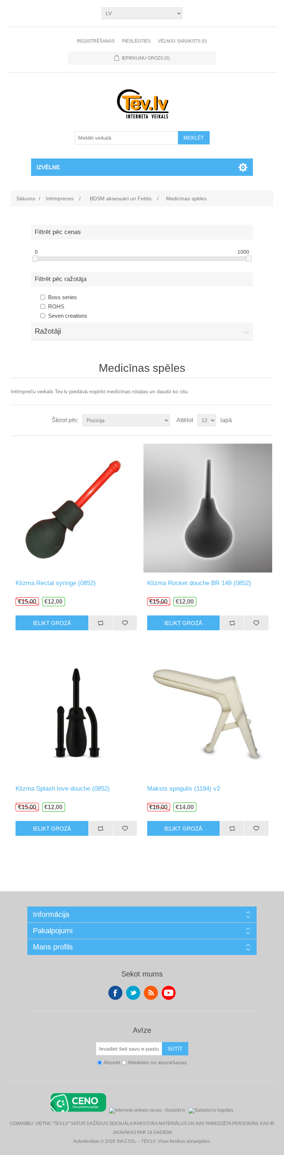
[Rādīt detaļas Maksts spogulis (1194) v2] (207, 713)
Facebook (115, 993)
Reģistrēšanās (96, 41)
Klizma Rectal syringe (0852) (56, 583)
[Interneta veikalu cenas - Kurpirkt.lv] (147, 1110)
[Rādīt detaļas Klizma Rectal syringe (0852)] (76, 507)
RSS (151, 993)
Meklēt (193, 138)
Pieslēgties (136, 41)
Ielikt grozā (52, 623)
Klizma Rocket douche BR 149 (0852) (199, 583)
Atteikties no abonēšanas (157, 1063)
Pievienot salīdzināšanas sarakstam (100, 622)
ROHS (56, 306)
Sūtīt (175, 1049)
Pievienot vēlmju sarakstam (125, 622)
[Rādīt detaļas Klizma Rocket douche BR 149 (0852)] (207, 507)
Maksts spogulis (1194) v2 (183, 788)
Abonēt (112, 1063)
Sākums (25, 198)
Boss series (62, 297)
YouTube (169, 993)
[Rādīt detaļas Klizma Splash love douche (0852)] (76, 713)
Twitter (133, 993)
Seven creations (67, 316)
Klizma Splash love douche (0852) (63, 788)
